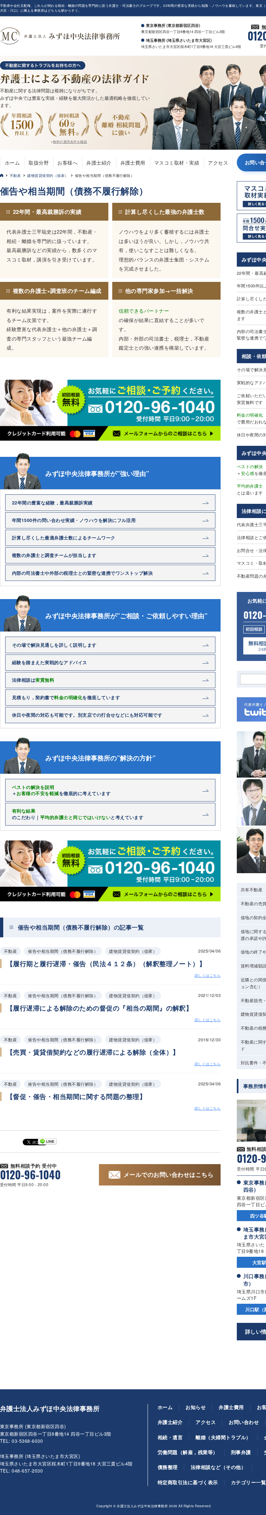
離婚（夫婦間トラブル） (223, 1437)
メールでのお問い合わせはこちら (168, 1174)
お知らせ (196, 1407)
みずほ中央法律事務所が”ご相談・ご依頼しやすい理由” (126, 615)
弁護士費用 (132, 162)
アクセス (218, 162)
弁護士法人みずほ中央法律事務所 (50, 1408)
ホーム (12, 162)
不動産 (15, 175)
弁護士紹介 (98, 162)
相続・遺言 (170, 1437)
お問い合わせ (244, 1422)
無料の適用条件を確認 (70, 141)
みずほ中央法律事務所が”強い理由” (97, 473)
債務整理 (168, 1467)
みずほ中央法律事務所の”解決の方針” (100, 757)
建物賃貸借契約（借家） (47, 175)
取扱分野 (39, 162)
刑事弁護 (241, 1452)
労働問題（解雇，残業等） (188, 1452)
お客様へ (67, 162)
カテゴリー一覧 (248, 1482)
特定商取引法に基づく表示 (188, 1482)
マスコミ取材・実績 (176, 162)
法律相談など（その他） (218, 1467)
